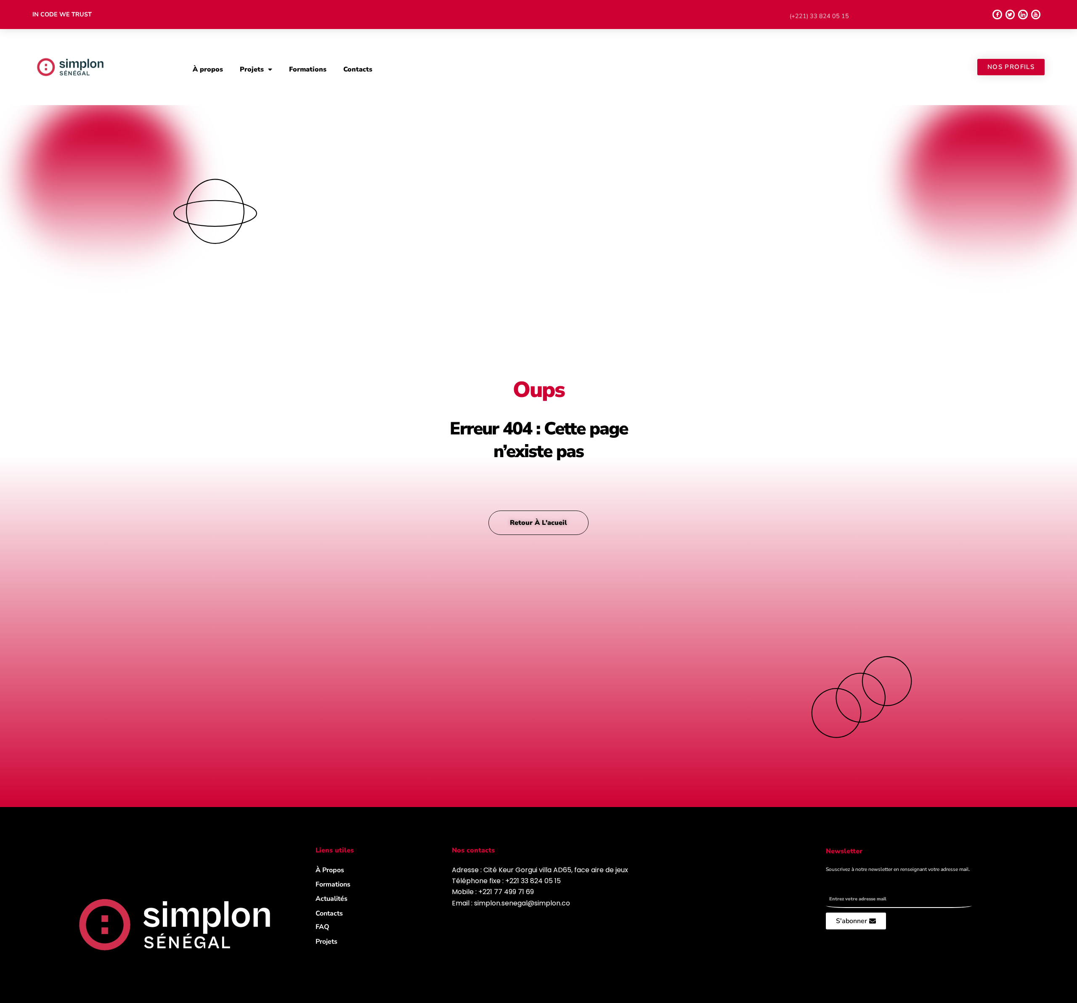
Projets (252, 69)
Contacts (357, 69)
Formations (307, 69)
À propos (208, 69)
